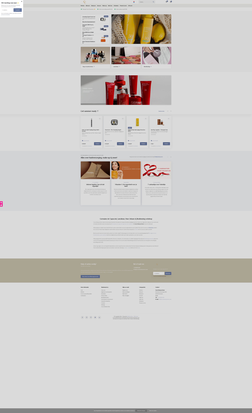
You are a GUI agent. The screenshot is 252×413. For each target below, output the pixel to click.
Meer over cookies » (153, 410)
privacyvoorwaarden (5, 14)
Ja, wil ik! (17, 10)
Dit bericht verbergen (141, 410)
